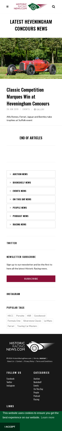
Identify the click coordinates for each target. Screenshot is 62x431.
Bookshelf (37, 382)
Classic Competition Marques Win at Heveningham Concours (28, 96)
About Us (10, 361)
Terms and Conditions (44, 361)
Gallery (40, 109)
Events (26, 109)
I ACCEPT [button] (10, 426)
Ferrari (11, 326)
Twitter (9, 382)
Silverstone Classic (32, 320)
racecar (43, 358)
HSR (29, 315)
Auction (37, 378)
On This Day (38, 389)
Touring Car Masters (27, 326)
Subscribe (31, 278)
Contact (19, 361)
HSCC (10, 315)
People (36, 392)
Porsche (20, 315)
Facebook (10, 378)
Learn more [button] (47, 417)
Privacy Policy (29, 361)
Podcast (37, 395)
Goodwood (39, 315)
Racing (36, 399)
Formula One (14, 320)
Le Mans (48, 320)
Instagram (11, 385)
